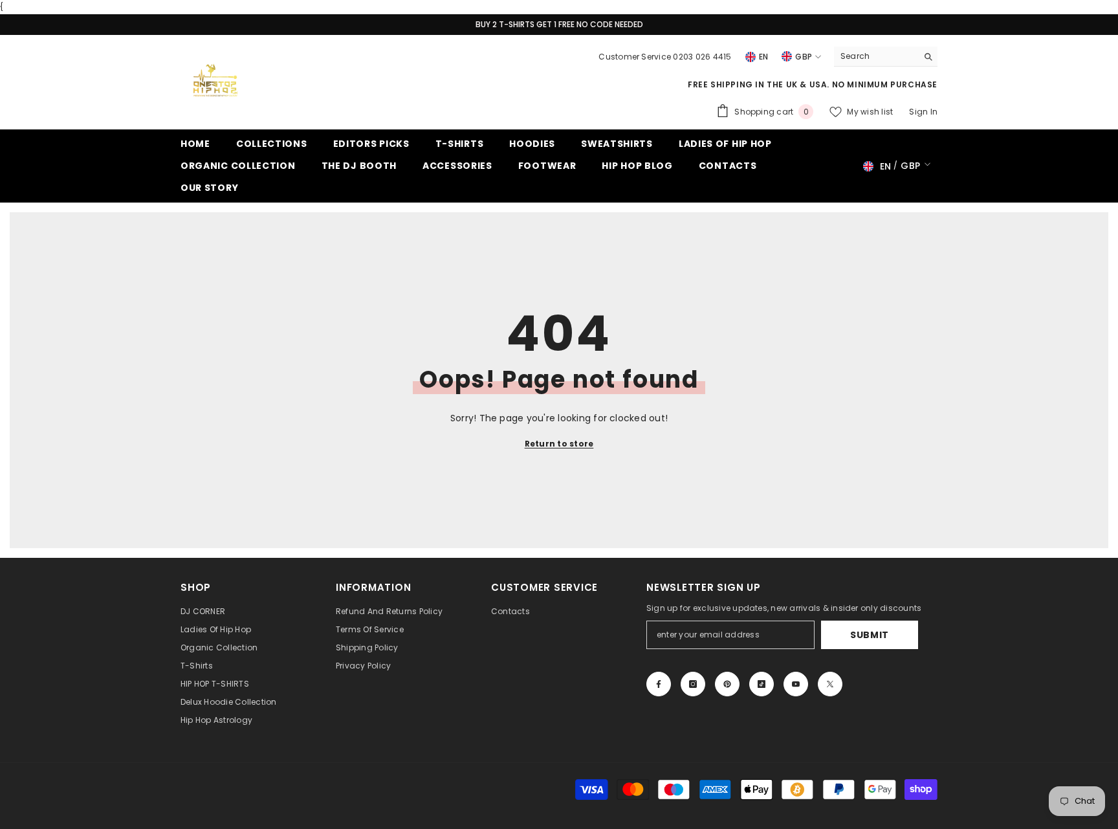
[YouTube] (796, 684)
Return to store (559, 443)
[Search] (885, 57)
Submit (869, 634)
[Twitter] (830, 684)
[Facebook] (658, 684)
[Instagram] (693, 684)
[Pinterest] (727, 684)
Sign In (923, 111)
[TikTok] (761, 684)
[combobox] (875, 56)
